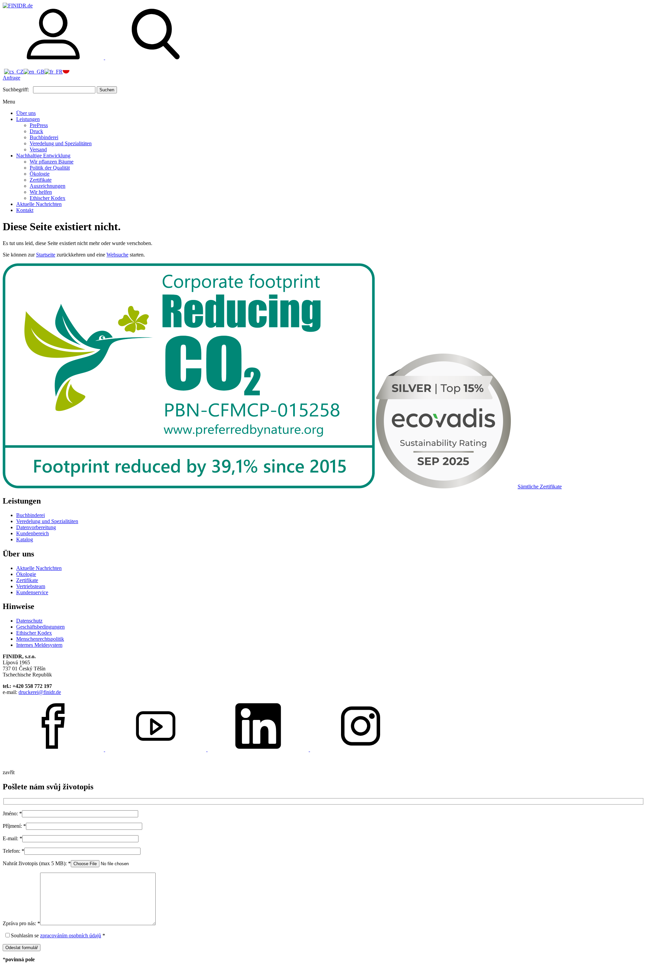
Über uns (26, 113)
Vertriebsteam (30, 586)
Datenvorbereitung (36, 527)
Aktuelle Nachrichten (39, 204)
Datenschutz (29, 621)
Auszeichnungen (47, 186)
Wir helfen (41, 192)
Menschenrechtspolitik (40, 639)
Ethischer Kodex (47, 198)
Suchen (106, 89)
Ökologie (40, 174)
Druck (36, 131)
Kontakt (24, 210)
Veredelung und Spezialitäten (61, 143)
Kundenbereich (32, 533)
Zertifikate (41, 180)
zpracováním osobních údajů (70, 935)
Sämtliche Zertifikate (540, 486)
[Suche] (155, 57)
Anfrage (11, 78)
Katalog (24, 539)
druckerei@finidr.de (40, 692)
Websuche (117, 255)
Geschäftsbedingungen (40, 627)
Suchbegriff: (16, 89)
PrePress (39, 125)
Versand (38, 149)
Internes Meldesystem (39, 645)
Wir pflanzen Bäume (51, 161)
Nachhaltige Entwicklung (43, 155)
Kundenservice (32, 592)
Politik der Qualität (50, 168)
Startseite (45, 255)
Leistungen (28, 119)
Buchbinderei (44, 137)
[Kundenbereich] (54, 57)
